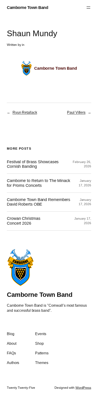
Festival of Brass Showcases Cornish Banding (33, 164)
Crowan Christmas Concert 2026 (23, 221)
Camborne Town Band (27, 7)
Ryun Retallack (25, 112)
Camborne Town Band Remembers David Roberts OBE (38, 202)
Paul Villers (76, 112)
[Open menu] (88, 7)
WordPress (83, 387)
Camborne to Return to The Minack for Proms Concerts (38, 183)
